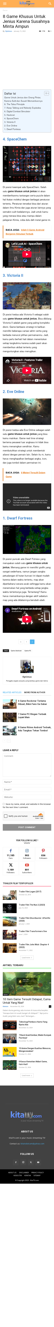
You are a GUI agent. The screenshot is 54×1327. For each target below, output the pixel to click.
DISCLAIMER (24, 1172)
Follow (27, 849)
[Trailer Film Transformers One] (10, 935)
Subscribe (27, 864)
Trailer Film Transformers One (33, 931)
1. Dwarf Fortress (12, 129)
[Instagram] (23, 1162)
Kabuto (5, 1006)
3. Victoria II (9, 121)
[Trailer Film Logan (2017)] (10, 895)
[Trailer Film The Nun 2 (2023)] (10, 908)
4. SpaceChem (11, 118)
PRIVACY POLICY (37, 1172)
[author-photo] (27, 673)
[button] (4, 3)
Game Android (16, 651)
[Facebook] (16, 1162)
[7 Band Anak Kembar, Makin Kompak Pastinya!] (10, 1038)
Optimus (8, 31)
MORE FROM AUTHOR (34, 692)
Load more (26, 957)
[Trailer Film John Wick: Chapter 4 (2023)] (10, 948)
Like (10, 849)
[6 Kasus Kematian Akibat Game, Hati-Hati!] (10, 1065)
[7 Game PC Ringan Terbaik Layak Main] (10, 717)
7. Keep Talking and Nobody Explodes (22, 107)
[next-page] (9, 740)
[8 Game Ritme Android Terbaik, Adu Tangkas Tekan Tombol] (10, 730)
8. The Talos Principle (14, 104)
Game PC (28, 651)
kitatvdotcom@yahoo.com (32, 1143)
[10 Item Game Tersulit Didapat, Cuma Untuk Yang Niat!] (27, 984)
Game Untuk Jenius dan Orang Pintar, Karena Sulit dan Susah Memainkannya (23, 99)
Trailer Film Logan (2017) (30, 892)
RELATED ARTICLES (12, 692)
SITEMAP (37, 1175)
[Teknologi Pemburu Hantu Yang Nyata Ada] (10, 1025)
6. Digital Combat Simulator (17, 111)
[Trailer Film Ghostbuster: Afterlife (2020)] (10, 921)
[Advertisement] (27, 61)
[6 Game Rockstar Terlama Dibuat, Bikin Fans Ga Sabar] (10, 704)
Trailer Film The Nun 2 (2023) (32, 905)
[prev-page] (4, 740)
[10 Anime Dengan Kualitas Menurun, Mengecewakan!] (10, 1052)
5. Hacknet (9, 114)
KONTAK (27, 1175)
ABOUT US (12, 1172)
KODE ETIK (18, 1175)
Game (5, 10)
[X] (31, 1162)
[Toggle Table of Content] (45, 93)
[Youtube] (38, 1162)
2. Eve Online (10, 125)
